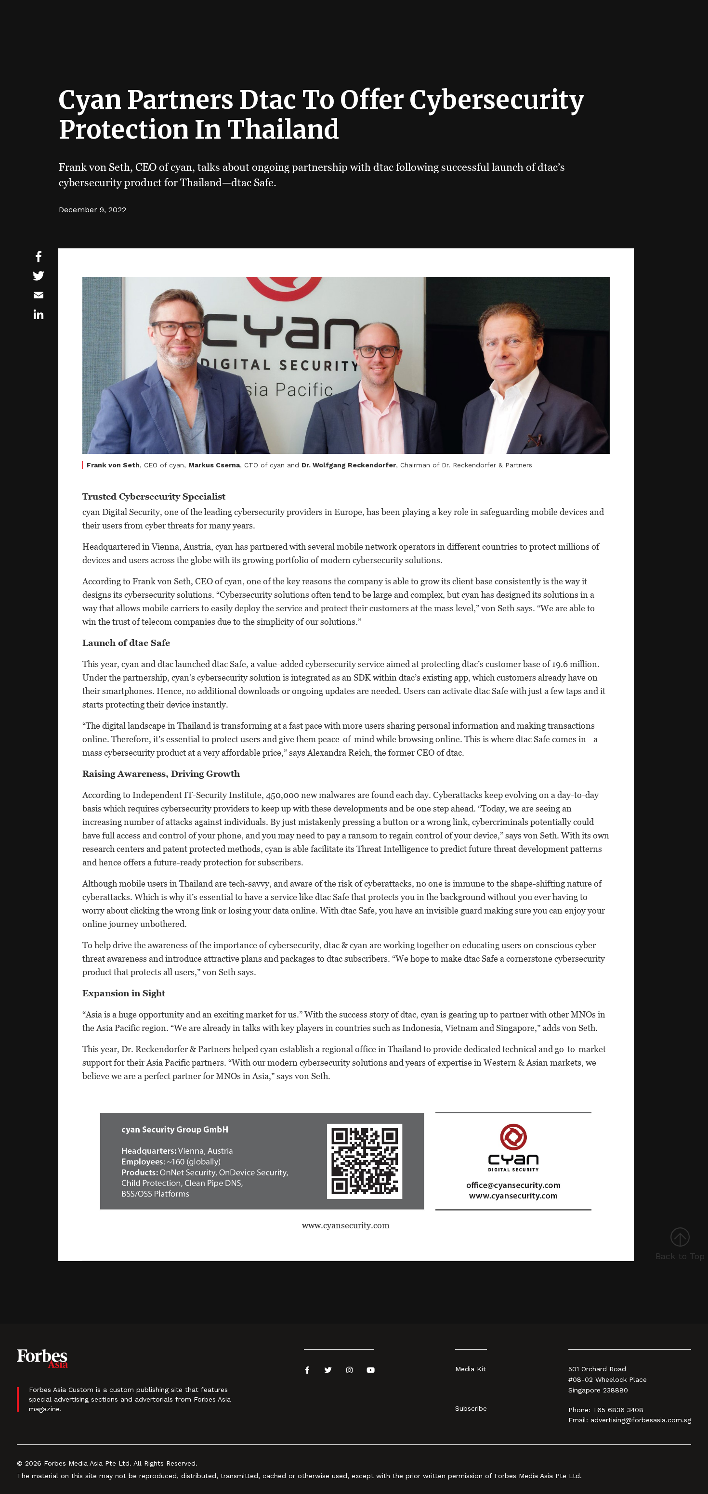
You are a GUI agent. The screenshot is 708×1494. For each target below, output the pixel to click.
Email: (578, 1420)
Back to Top (680, 1256)
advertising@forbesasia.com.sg (640, 1420)
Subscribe (471, 1408)
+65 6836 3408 (618, 1410)
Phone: (579, 1410)
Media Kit (470, 1369)
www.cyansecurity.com (346, 1225)
